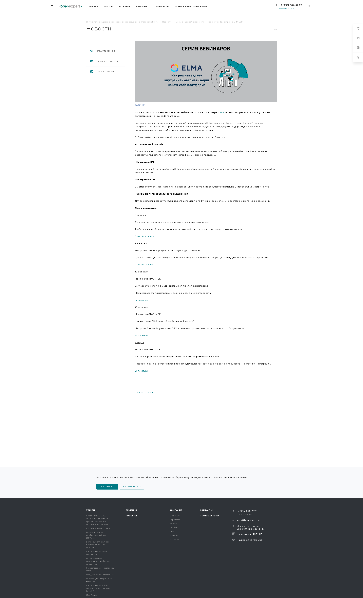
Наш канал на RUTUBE (249, 534)
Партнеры (175, 520)
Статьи (173, 531)
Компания (176, 510)
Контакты (174, 539)
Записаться (141, 300)
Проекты (131, 516)
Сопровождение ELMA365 (98, 528)
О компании (175, 516)
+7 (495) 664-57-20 (290, 5)
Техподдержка (209, 516)
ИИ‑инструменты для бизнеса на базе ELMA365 (96, 535)
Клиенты (174, 524)
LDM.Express (92, 595)
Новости (174, 527)
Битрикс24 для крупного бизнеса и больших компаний (97, 545)
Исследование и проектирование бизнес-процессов (98, 561)
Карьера (174, 535)
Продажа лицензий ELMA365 (100, 575)
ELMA (221, 112)
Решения (131, 510)
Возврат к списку (145, 392)
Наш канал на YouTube (249, 540)
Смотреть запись (144, 236)
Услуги (90, 510)
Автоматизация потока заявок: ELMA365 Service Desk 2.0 (98, 588)
